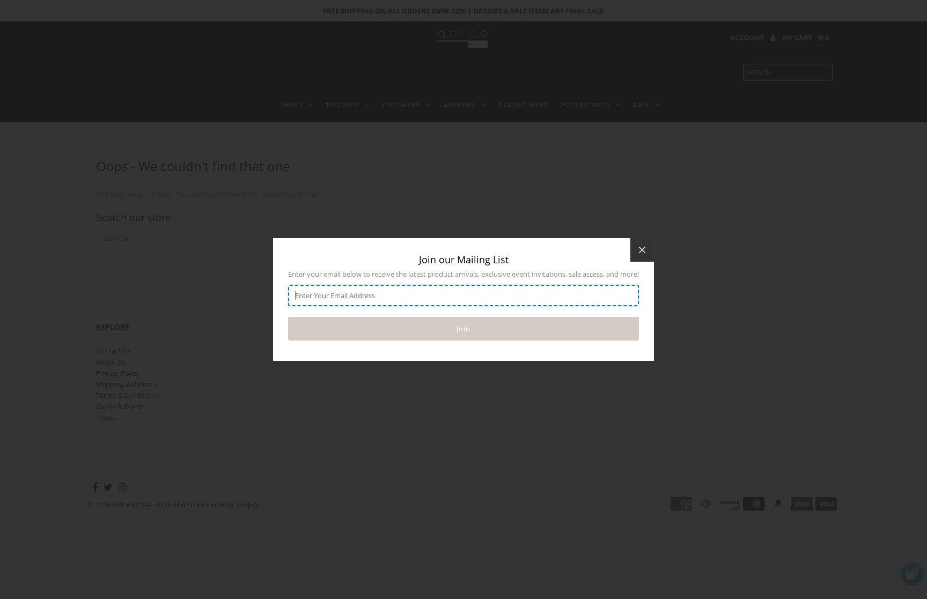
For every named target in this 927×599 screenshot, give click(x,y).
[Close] (642, 250)
